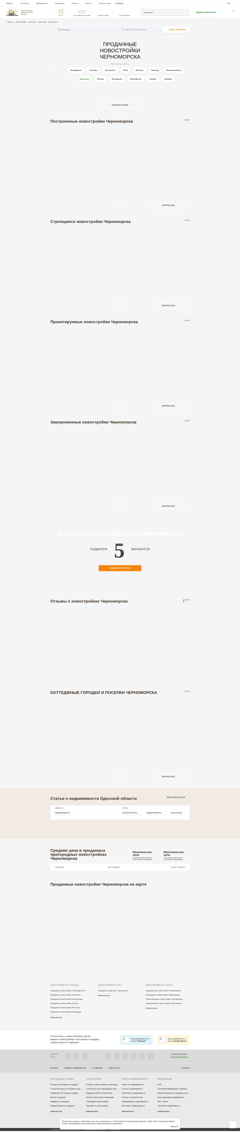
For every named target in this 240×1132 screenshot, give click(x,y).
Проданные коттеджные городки (64, 1093)
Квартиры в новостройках (97, 1106)
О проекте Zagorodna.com (75, 1068)
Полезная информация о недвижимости (175, 1089)
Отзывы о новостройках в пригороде (102, 1084)
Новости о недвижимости (133, 1084)
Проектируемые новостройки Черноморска (164, 999)
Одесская (32, 22)
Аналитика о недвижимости (134, 1093)
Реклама (54, 1068)
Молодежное (117, 79)
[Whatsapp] (76, 1056)
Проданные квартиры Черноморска (113, 991)
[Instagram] (125, 1056)
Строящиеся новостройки (97, 1101)
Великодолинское (173, 70)
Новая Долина (136, 79)
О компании (97, 1068)
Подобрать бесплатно (206, 12)
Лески (125, 70)
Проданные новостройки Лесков (64, 1003)
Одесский (42, 22)
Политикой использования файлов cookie (133, 1121)
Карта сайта (115, 1129)
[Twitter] (117, 1056)
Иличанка (93, 70)
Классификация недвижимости (171, 1097)
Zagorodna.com (88, 1121)
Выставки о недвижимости (133, 1106)
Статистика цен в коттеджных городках (67, 1089)
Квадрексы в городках (60, 1101)
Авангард (155, 70)
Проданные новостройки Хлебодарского (67, 991)
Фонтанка (139, 70)
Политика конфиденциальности (93, 1129)
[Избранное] (224, 12)
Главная (10, 22)
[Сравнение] (232, 1124)
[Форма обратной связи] (142, 1056)
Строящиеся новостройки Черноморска (163, 995)
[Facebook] (108, 1056)
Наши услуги (114, 1068)
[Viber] (68, 1056)
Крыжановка (110, 70)
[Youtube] (134, 1056)
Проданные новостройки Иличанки (65, 995)
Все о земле (163, 1101)
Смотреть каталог (120, 105)
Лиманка (100, 79)
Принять (174, 1126)
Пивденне (168, 79)
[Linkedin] (151, 1056)
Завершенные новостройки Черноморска (163, 991)
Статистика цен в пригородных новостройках (105, 1089)
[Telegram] (85, 1056)
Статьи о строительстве (132, 1097)
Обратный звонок (179, 1057)
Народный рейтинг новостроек (99, 1093)
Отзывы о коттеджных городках (64, 1084)
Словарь (120, 3)
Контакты (186, 1068)
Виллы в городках (58, 1097)
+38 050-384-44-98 (178, 1054)
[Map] (120, 931)
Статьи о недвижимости (132, 1089)
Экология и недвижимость (169, 1106)
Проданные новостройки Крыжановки (66, 999)
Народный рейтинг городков (62, 1106)
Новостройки (20, 22)
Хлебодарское (76, 70)
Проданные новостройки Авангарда (65, 1012)
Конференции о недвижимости (135, 1101)
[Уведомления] (231, 12)
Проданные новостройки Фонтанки (65, 1007)
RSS (160, 1084)
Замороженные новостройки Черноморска (164, 1003)
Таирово (152, 79)
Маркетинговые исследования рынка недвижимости (180, 1093)
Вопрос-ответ (104, 3)
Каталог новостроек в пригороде (100, 1097)
